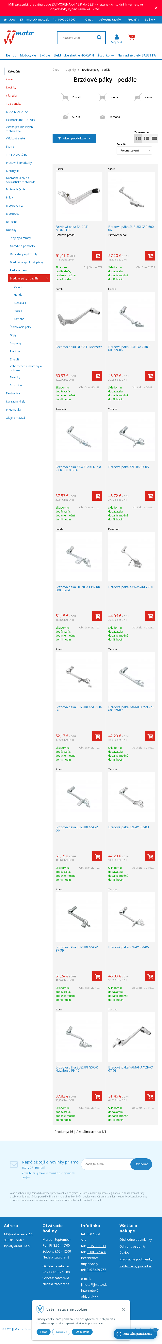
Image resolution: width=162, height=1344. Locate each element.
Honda (18, 294)
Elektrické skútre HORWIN (74, 55)
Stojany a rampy (20, 238)
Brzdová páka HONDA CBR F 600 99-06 (129, 348)
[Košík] (132, 37)
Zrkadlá (14, 359)
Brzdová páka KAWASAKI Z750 (130, 587)
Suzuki (18, 311)
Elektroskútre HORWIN (20, 120)
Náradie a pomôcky (22, 246)
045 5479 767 (96, 1270)
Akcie (9, 79)
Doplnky (70, 69)
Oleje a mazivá (15, 417)
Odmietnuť (82, 1331)
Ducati (18, 286)
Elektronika (13, 393)
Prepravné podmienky (136, 1259)
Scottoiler (16, 385)
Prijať (43, 1331)
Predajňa (133, 19)
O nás (89, 19)
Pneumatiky (13, 409)
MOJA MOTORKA (17, 112)
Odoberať (141, 1164)
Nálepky (15, 377)
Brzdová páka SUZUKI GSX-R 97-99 (77, 949)
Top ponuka (13, 103)
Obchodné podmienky (136, 1239)
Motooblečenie (15, 189)
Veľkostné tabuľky (110, 19)
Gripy (13, 335)
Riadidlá (15, 351)
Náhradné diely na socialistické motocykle (20, 180)
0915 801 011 (96, 1246)
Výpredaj (11, 95)
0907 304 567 (66, 19)
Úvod (12, 19)
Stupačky (15, 343)
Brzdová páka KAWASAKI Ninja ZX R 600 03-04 (78, 468)
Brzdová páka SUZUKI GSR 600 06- (131, 228)
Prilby (9, 197)
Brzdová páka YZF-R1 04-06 (128, 947)
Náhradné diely (15, 401)
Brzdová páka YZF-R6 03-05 (128, 467)
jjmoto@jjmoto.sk (37, 19)
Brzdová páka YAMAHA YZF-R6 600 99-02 (131, 708)
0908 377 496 (96, 1252)
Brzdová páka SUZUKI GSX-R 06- (77, 828)
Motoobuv (12, 213)
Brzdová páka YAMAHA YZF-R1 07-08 (131, 1069)
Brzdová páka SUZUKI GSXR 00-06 (79, 708)
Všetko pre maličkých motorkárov (19, 129)
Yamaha (19, 319)
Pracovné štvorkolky (19, 163)
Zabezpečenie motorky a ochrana (26, 368)
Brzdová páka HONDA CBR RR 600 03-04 (78, 588)
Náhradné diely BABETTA (137, 55)
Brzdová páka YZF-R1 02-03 (128, 827)
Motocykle (28, 55)
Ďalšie (149, 19)
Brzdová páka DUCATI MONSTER (72, 228)
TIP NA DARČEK (16, 154)
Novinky (11, 87)
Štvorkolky (105, 55)
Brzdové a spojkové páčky (26, 262)
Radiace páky (18, 270)
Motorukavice (15, 205)
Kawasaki (20, 303)
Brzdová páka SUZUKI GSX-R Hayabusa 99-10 (77, 1069)
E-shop (11, 55)
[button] (155, 1330)
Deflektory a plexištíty (24, 254)
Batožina (11, 222)
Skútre (45, 55)
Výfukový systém (16, 138)
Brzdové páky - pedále (24, 278)
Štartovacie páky (20, 327)
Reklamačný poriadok (136, 1266)
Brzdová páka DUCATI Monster (79, 347)
